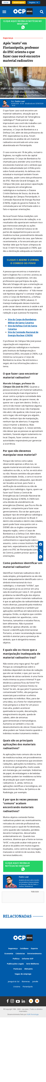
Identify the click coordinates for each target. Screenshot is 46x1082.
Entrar (6, 2)
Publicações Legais (15, 964)
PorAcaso (17, 969)
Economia (9, 953)
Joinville (35, 981)
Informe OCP (27, 958)
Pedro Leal (20, 101)
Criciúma (16, 986)
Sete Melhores (32, 964)
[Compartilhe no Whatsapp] (40, 557)
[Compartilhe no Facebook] (40, 544)
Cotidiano (24, 948)
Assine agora (19, 2)
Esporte (34, 948)
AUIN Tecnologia (33, 1014)
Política (16, 958)
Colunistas (20, 953)
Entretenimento (34, 953)
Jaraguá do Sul (13, 981)
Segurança (13, 948)
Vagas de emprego (23, 974)
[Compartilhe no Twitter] (40, 551)
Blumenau (26, 981)
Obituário (28, 969)
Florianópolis (28, 986)
